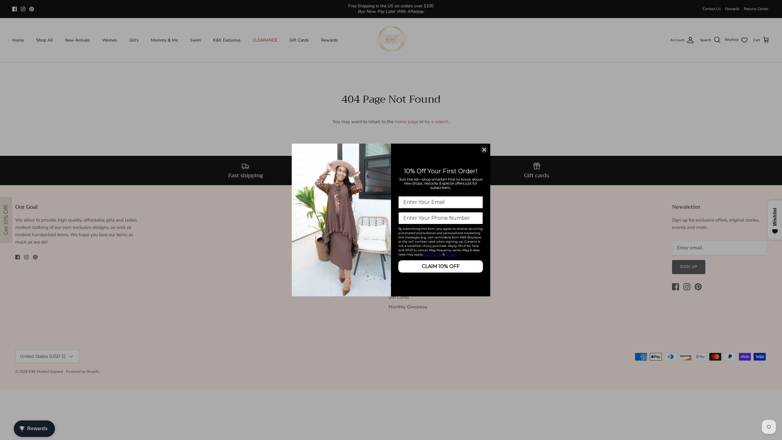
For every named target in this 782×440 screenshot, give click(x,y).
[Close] (484, 149)
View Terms (433, 254)
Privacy (451, 254)
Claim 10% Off (441, 266)
